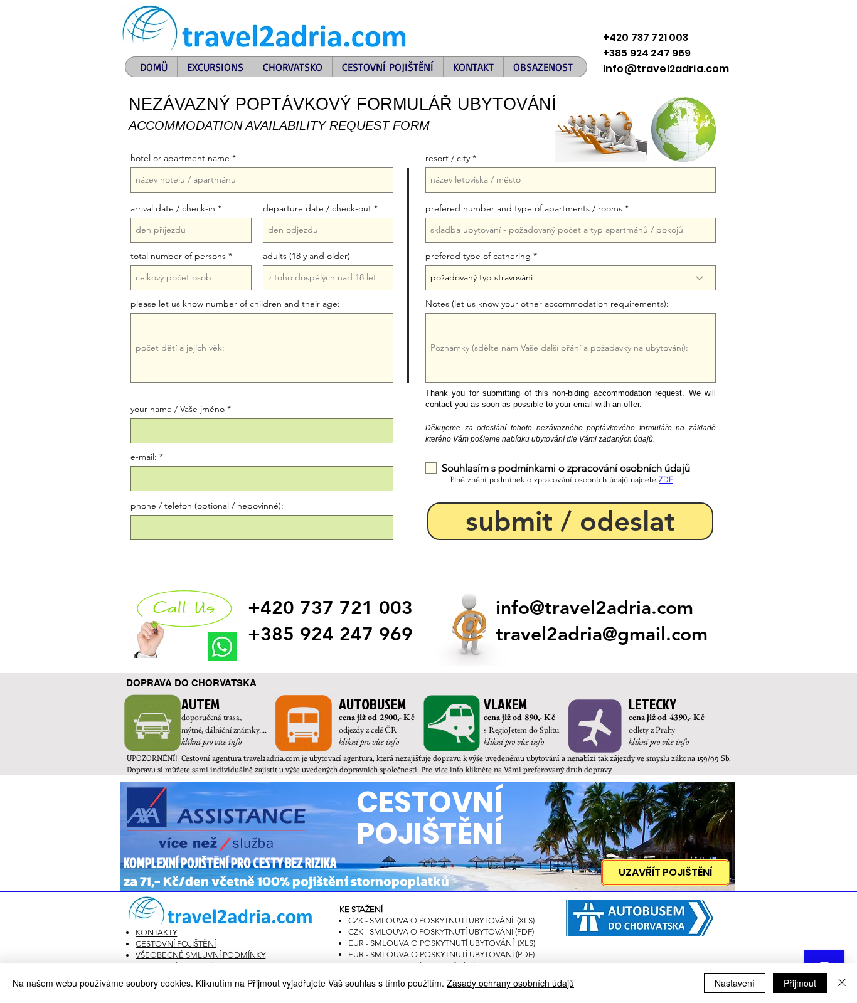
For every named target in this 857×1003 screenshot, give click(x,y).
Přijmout (800, 983)
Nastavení (735, 983)
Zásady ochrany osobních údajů (510, 983)
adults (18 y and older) (306, 256)
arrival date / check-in (172, 208)
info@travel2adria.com (594, 608)
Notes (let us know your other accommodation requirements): (547, 303)
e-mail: (143, 456)
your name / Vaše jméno (177, 409)
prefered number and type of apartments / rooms (523, 208)
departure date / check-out (317, 208)
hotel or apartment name (180, 158)
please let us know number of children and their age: (235, 303)
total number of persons (178, 256)
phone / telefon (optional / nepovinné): (207, 505)
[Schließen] (841, 983)
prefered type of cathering (478, 256)
